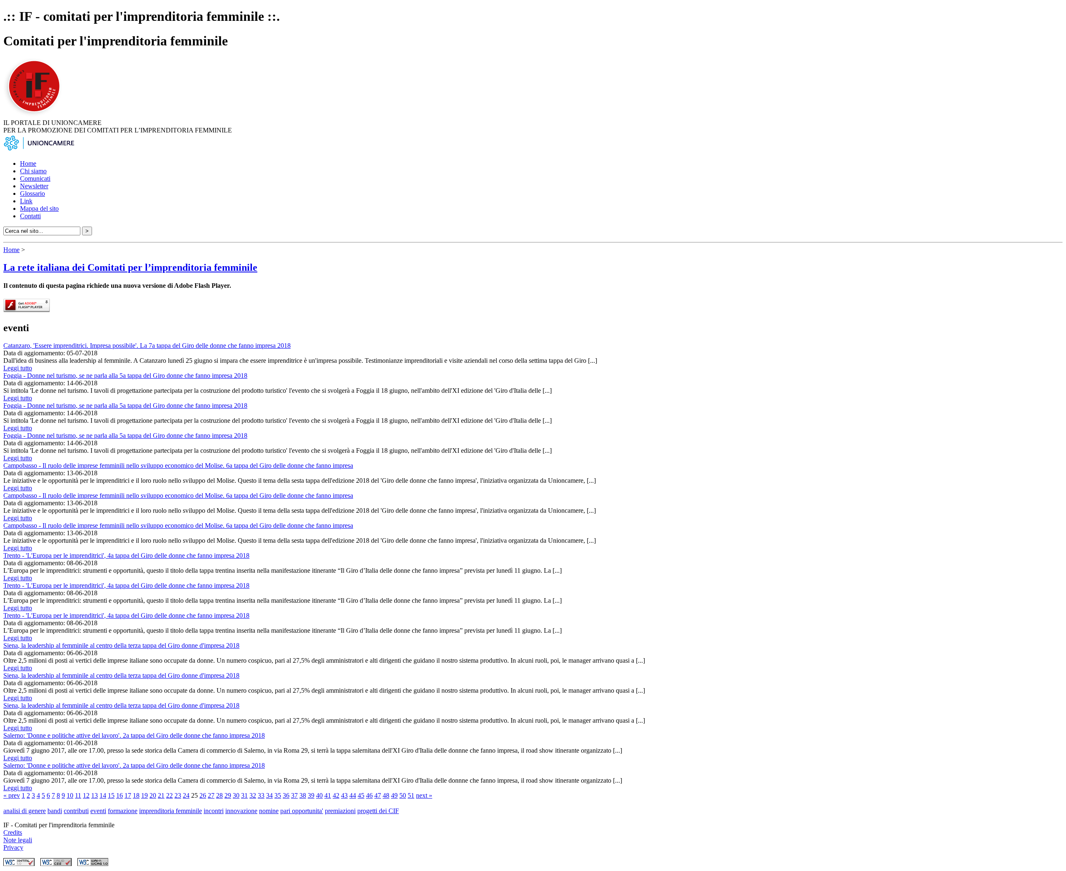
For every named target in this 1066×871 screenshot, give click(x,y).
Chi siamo (33, 171)
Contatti (30, 216)
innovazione (241, 810)
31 (244, 795)
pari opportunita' (301, 810)
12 (86, 795)
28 (219, 795)
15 (111, 795)
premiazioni (340, 810)
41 (327, 795)
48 (386, 795)
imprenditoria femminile (170, 810)
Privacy (13, 847)
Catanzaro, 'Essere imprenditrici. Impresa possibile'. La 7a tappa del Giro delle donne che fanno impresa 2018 (147, 345)
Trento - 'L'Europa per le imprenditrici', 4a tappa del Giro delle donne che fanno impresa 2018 (126, 555)
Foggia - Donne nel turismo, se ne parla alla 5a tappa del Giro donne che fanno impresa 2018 (125, 375)
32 (252, 795)
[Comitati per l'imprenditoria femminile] (35, 115)
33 (261, 795)
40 (319, 795)
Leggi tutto (17, 368)
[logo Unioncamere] (38, 149)
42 (336, 795)
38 (302, 795)
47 (377, 795)
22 (169, 795)
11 (78, 795)
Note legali (17, 840)
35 (277, 795)
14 (103, 795)
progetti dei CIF (378, 810)
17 (128, 795)
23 (177, 795)
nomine (269, 810)
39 (311, 795)
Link (26, 201)
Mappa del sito (39, 208)
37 (294, 795)
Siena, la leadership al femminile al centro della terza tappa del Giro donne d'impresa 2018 (121, 645)
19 (144, 795)
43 (344, 795)
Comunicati (35, 178)
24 (186, 795)
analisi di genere (24, 810)
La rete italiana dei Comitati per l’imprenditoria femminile (130, 267)
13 (94, 795)
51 (411, 795)
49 (394, 795)
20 (152, 795)
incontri (214, 810)
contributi (76, 810)
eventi (98, 810)
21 (161, 795)
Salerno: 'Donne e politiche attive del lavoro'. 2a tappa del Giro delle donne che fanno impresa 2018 (134, 735)
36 (286, 795)
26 (202, 795)
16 (119, 795)
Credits (12, 832)
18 (136, 795)
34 (269, 795)
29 (227, 795)
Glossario (32, 193)
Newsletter (34, 186)
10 (70, 795)
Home (28, 163)
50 (402, 795)
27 (211, 795)
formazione (122, 810)
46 (369, 795)
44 (352, 795)
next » (424, 795)
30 (236, 795)
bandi (54, 810)
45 (361, 795)
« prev (11, 795)
